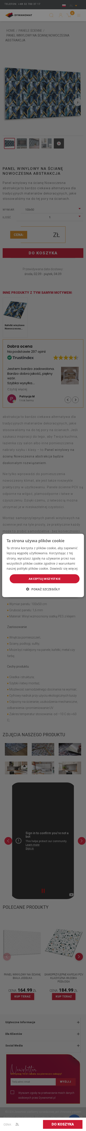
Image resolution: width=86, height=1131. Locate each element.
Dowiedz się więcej (64, 568)
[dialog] (43, 565)
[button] (43, 589)
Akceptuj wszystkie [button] (44, 579)
